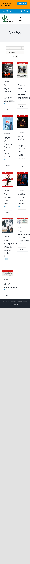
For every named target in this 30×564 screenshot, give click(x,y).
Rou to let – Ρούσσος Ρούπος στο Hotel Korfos (8, 147)
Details (8, 109)
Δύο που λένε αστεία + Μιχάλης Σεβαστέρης (24, 91)
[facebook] (21, 11)
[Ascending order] (22, 48)
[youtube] (27, 11)
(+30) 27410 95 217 (8, 10)
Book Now (22, 4)
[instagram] (24, 11)
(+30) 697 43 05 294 (6, 11)
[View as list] (16, 56)
